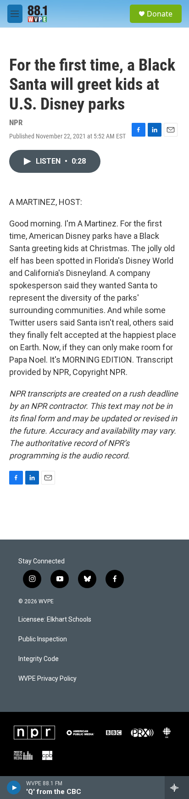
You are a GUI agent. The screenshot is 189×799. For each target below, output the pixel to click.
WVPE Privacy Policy (47, 678)
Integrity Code (38, 659)
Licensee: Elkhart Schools (54, 619)
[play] (14, 787)
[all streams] (177, 787)
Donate (159, 14)
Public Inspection (42, 639)
